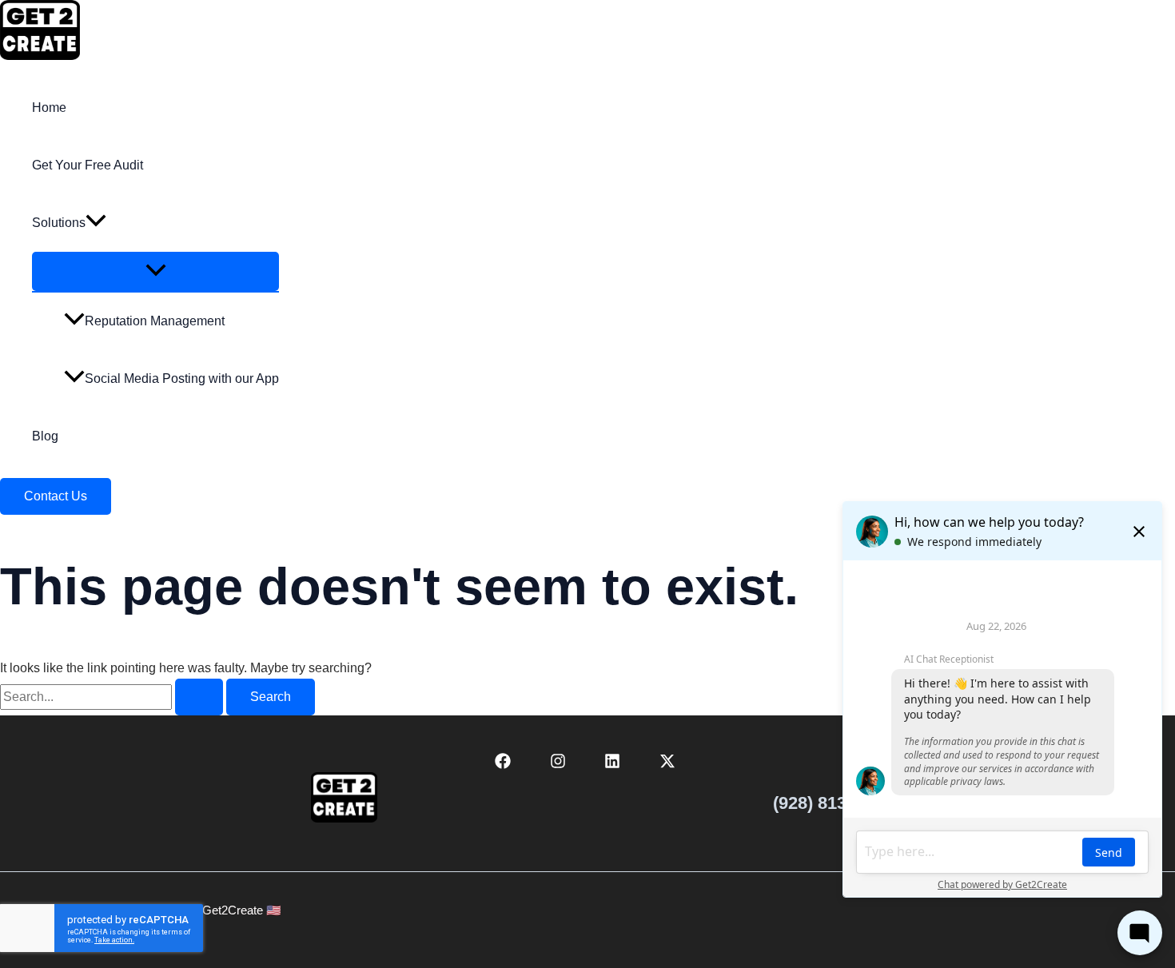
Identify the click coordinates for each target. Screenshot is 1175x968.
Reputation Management (155, 321)
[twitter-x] (670, 764)
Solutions (59, 222)
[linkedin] (615, 764)
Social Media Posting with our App (182, 378)
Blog (45, 436)
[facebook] (504, 764)
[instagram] (560, 764)
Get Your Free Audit (87, 165)
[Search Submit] (199, 697)
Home (49, 107)
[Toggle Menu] (155, 271)
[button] (96, 223)
